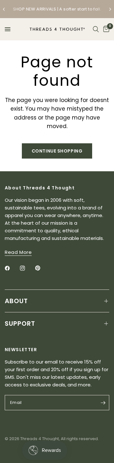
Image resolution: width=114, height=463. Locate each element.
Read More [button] (18, 252)
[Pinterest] (42, 268)
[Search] (96, 29)
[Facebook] (12, 268)
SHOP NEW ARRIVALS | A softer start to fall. (57, 9)
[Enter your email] (103, 402)
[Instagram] (27, 268)
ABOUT (16, 300)
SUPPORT (20, 323)
